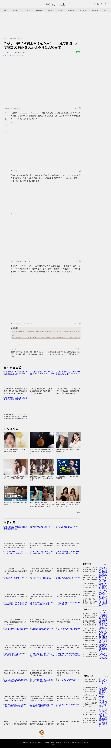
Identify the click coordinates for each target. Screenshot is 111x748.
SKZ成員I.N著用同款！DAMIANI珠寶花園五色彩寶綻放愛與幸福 (68, 595)
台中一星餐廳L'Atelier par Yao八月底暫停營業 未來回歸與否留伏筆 (42, 621)
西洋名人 (20, 38)
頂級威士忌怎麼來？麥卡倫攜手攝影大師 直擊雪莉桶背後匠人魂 (15, 672)
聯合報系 (66, 742)
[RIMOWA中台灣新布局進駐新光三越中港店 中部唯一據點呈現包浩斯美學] (103, 689)
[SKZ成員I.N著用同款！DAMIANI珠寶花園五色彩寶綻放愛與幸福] (68, 585)
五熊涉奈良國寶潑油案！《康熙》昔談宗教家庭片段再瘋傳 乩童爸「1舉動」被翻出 (41, 391)
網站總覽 (85, 742)
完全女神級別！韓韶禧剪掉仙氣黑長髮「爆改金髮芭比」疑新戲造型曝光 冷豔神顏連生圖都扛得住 (15, 391)
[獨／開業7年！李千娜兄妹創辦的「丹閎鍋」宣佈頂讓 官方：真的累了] (68, 686)
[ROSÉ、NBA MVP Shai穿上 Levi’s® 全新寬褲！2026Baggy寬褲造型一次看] (103, 697)
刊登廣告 (25, 742)
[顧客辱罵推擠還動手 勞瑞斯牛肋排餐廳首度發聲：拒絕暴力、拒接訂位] (68, 559)
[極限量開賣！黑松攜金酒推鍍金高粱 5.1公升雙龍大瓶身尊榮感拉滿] (42, 636)
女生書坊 (95, 10)
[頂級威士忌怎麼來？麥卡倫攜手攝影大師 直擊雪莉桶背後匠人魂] (15, 661)
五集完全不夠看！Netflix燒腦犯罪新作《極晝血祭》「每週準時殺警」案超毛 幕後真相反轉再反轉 (68, 391)
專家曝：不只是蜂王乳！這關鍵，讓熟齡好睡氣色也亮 (15, 450)
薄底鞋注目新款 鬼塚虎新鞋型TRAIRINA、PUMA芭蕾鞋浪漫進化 (41, 596)
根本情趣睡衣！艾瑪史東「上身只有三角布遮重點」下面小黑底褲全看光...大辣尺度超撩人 (46, 337)
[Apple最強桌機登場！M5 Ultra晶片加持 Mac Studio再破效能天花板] (42, 534)
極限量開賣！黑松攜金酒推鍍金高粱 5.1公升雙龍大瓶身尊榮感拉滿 (41, 646)
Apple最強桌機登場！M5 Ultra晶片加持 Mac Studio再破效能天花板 (41, 545)
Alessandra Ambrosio (17, 345)
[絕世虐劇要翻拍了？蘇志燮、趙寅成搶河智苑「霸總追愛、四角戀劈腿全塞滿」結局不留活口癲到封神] (15, 405)
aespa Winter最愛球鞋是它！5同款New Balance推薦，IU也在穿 (90, 706)
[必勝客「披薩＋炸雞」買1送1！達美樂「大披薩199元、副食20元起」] (42, 559)
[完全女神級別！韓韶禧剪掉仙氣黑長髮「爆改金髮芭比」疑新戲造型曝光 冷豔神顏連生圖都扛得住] (15, 379)
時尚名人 (15, 10)
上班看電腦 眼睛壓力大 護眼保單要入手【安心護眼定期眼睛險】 (15, 477)
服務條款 (47, 742)
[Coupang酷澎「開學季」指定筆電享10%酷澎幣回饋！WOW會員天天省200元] (15, 610)
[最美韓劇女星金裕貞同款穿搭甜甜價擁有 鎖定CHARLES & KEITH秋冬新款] (68, 661)
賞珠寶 (60, 10)
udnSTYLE (6, 38)
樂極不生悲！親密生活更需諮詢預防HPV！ (15, 504)
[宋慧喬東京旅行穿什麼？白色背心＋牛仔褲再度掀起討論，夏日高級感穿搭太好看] (103, 720)
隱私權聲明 (59, 742)
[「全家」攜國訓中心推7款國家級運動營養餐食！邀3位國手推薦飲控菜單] (15, 636)
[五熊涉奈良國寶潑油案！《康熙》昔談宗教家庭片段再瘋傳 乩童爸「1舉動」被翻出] (42, 379)
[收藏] (5, 125)
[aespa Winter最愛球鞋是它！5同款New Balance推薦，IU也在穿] (103, 705)
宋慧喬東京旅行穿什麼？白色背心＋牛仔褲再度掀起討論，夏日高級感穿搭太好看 (90, 721)
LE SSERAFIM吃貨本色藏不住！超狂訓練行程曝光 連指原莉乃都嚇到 (42, 723)
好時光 (50, 10)
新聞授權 (40, 742)
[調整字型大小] (5, 131)
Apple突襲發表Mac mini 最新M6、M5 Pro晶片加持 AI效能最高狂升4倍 (15, 571)
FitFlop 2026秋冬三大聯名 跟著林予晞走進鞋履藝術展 (68, 621)
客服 (34, 742)
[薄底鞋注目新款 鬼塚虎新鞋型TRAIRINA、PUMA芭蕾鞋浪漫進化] (42, 585)
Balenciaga (29, 345)
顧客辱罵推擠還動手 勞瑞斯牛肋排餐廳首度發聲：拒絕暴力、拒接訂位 (68, 571)
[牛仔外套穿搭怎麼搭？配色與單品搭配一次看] (68, 712)
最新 (5, 10)
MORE (105, 564)
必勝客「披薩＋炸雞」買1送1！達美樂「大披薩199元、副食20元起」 (42, 571)
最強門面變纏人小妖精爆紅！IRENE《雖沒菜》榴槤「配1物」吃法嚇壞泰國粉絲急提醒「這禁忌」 (42, 504)
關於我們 (79, 742)
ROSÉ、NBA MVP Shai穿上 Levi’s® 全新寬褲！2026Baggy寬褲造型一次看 (90, 698)
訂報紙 (73, 742)
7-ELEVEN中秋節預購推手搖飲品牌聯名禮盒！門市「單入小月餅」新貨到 (68, 647)
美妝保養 (39, 10)
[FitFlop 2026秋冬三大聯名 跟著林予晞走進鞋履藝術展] (68, 610)
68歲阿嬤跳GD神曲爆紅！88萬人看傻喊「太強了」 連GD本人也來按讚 (41, 478)
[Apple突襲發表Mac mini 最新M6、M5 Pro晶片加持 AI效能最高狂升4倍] (15, 559)
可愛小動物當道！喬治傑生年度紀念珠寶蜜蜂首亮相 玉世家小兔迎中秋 (41, 451)
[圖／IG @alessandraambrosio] (42, 80)
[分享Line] (5, 119)
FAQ (31, 742)
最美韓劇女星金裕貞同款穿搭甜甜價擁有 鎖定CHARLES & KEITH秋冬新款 (68, 673)
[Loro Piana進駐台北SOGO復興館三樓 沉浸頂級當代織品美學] (68, 534)
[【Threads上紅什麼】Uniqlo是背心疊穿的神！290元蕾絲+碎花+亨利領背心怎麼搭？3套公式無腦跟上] (103, 713)
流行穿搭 (27, 10)
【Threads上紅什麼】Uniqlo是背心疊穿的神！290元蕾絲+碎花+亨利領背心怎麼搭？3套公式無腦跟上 (90, 715)
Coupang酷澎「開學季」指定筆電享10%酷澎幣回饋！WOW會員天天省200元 (15, 622)
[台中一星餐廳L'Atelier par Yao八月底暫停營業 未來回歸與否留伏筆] (42, 610)
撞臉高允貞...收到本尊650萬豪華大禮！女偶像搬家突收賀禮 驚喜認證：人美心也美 (68, 504)
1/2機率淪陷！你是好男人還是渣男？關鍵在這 (67, 477)
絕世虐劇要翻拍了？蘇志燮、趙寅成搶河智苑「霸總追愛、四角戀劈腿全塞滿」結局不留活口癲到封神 (15, 416)
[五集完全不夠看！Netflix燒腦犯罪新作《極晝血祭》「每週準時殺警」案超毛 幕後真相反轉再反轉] (68, 379)
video (105, 10)
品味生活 (71, 10)
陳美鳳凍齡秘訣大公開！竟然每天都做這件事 (67, 450)
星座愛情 (83, 10)
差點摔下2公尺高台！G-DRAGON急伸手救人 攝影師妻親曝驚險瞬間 (15, 723)
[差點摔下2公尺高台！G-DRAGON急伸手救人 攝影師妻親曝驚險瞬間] (15, 712)
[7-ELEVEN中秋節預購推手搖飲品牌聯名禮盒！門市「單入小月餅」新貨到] (68, 636)
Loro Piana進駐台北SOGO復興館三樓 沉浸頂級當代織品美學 (68, 544)
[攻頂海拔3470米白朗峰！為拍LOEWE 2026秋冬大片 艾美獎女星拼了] (15, 585)
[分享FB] (5, 113)
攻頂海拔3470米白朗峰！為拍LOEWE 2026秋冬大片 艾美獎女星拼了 (15, 596)
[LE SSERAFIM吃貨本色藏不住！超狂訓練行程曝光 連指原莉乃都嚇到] (42, 712)
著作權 (53, 742)
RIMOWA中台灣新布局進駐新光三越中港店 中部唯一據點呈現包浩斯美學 (90, 690)
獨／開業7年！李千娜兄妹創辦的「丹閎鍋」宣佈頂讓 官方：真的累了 (68, 698)
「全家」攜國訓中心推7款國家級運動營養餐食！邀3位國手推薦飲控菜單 (15, 647)
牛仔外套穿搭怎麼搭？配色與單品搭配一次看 (90, 680)
